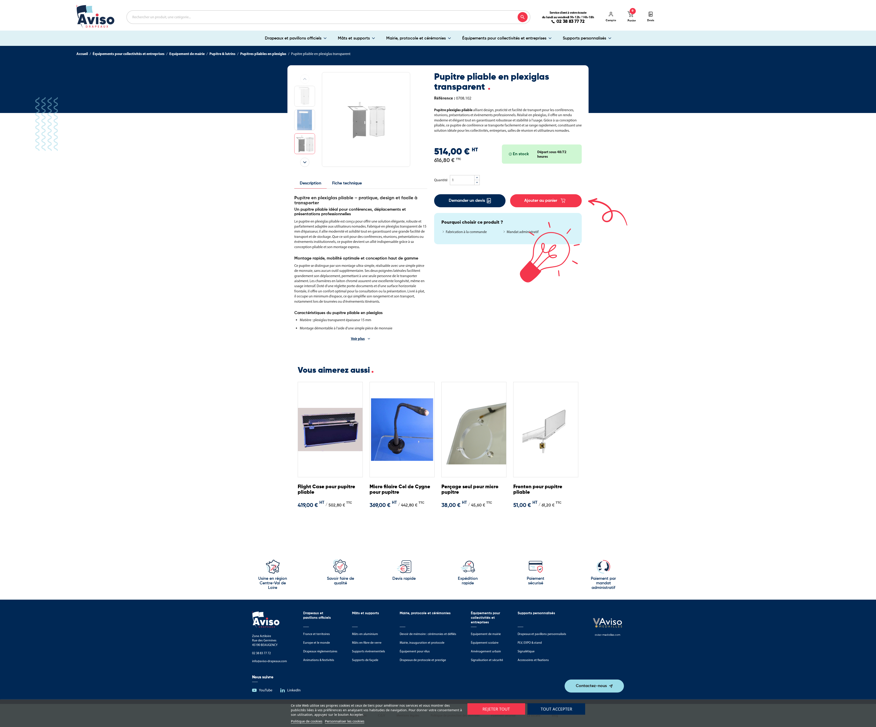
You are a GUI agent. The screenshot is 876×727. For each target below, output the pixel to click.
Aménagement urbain (486, 651)
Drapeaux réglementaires (320, 651)
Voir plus (358, 338)
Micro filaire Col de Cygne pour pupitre (400, 489)
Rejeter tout (496, 709)
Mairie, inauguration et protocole (422, 643)
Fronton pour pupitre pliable (537, 489)
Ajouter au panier (540, 201)
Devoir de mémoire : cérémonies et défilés (428, 634)
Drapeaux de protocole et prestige (423, 660)
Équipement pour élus (415, 651)
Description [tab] (310, 183)
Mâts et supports (354, 38)
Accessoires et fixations (533, 660)
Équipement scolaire (484, 643)
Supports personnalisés (584, 38)
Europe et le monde (316, 643)
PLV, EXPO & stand (530, 643)
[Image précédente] (304, 79)
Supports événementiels (368, 651)
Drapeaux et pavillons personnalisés (542, 634)
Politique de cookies (306, 721)
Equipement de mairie (486, 634)
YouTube (265, 690)
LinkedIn (294, 690)
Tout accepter (556, 709)
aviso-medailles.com (607, 635)
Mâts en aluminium (365, 634)
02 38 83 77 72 (570, 21)
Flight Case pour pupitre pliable (326, 489)
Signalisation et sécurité (487, 660)
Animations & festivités (318, 660)
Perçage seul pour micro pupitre (469, 489)
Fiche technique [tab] (347, 183)
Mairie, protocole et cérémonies (416, 38)
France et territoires (316, 634)
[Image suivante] (304, 162)
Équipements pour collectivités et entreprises (504, 38)
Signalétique (526, 651)
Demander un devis (467, 201)
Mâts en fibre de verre (366, 643)
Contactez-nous (591, 686)
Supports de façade (365, 660)
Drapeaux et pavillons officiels (293, 38)
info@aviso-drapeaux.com (269, 661)
